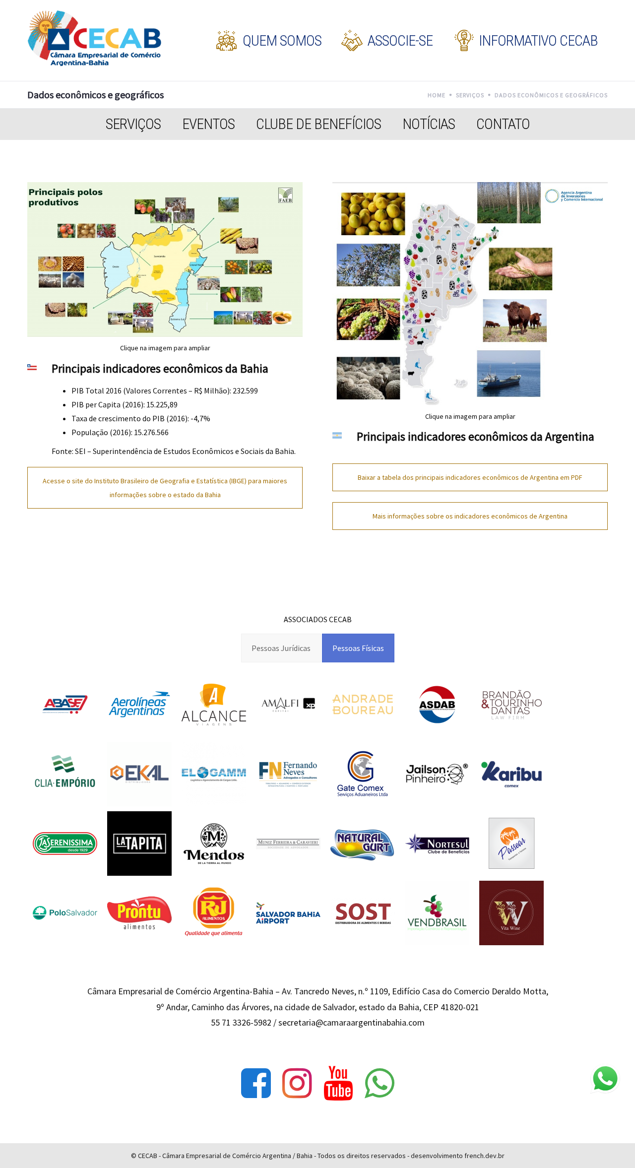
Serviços (133, 123)
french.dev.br (484, 1155)
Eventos (208, 123)
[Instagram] (297, 1083)
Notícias (428, 123)
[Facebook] (256, 1083)
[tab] (281, 648)
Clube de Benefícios (318, 123)
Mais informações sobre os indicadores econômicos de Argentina (470, 516)
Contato (503, 123)
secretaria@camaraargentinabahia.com (351, 1022)
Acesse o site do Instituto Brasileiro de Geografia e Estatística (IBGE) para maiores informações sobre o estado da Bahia (165, 487)
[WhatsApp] (379, 1083)
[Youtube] (338, 1083)
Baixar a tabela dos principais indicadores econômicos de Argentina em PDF (470, 477)
